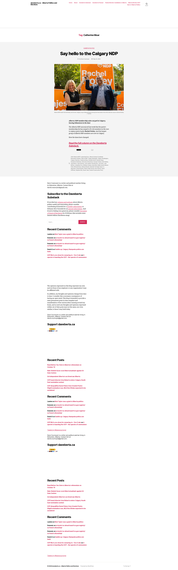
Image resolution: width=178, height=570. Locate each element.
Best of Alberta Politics (133, 4)
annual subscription (75, 209)
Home (70, 2)
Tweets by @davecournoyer (56, 430)
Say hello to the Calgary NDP (89, 53)
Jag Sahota (73, 163)
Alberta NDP (84, 158)
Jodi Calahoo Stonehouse (91, 163)
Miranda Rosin (77, 167)
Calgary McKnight (92, 158)
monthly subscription (74, 207)
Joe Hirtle (100, 163)
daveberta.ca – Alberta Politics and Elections (65, 566)
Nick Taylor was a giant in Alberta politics (69, 234)
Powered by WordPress (87, 566)
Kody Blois (94, 165)
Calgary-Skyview (75, 160)
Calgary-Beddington (103, 158)
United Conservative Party (96, 170)
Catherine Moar (84, 160)
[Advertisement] (89, 18)
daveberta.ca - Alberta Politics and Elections (44, 3)
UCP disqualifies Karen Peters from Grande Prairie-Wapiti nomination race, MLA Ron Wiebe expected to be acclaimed (66, 388)
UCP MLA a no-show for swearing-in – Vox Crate (64, 255)
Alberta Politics (89, 48)
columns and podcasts (65, 202)
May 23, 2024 (96, 59)
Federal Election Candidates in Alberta (115, 2)
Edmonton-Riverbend (87, 161)
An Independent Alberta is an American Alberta (63, 376)
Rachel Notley (80, 168)
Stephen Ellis (79, 170)
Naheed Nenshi (85, 167)
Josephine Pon (78, 165)
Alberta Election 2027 (134, 2)
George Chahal (97, 161)
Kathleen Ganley (87, 165)
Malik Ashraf (101, 165)
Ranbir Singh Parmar (89, 168)
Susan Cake (86, 170)
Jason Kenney (80, 163)
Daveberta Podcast (97, 2)
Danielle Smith (92, 160)
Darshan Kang (99, 160)
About (75, 2)
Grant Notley (105, 161)
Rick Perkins (98, 168)
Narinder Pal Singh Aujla (96, 167)
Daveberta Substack (85, 2)
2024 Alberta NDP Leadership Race (80, 156)
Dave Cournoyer (85, 59)
